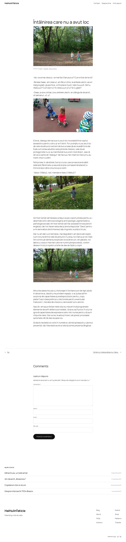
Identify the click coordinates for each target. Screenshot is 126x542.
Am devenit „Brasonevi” (15, 479)
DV (115, 536)
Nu (8, 352)
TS (118, 536)
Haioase (46, 69)
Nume (35, 408)
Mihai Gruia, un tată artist (16, 473)
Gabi (40, 69)
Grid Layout (117, 3)
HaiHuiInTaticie (12, 3)
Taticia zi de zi (53, 69)
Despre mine (106, 3)
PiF (120, 536)
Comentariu (37, 384)
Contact (97, 3)
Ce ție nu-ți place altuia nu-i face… (106, 352)
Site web (35, 426)
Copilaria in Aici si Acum (15, 485)
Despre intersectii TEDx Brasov (19, 491)
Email (35, 417)
